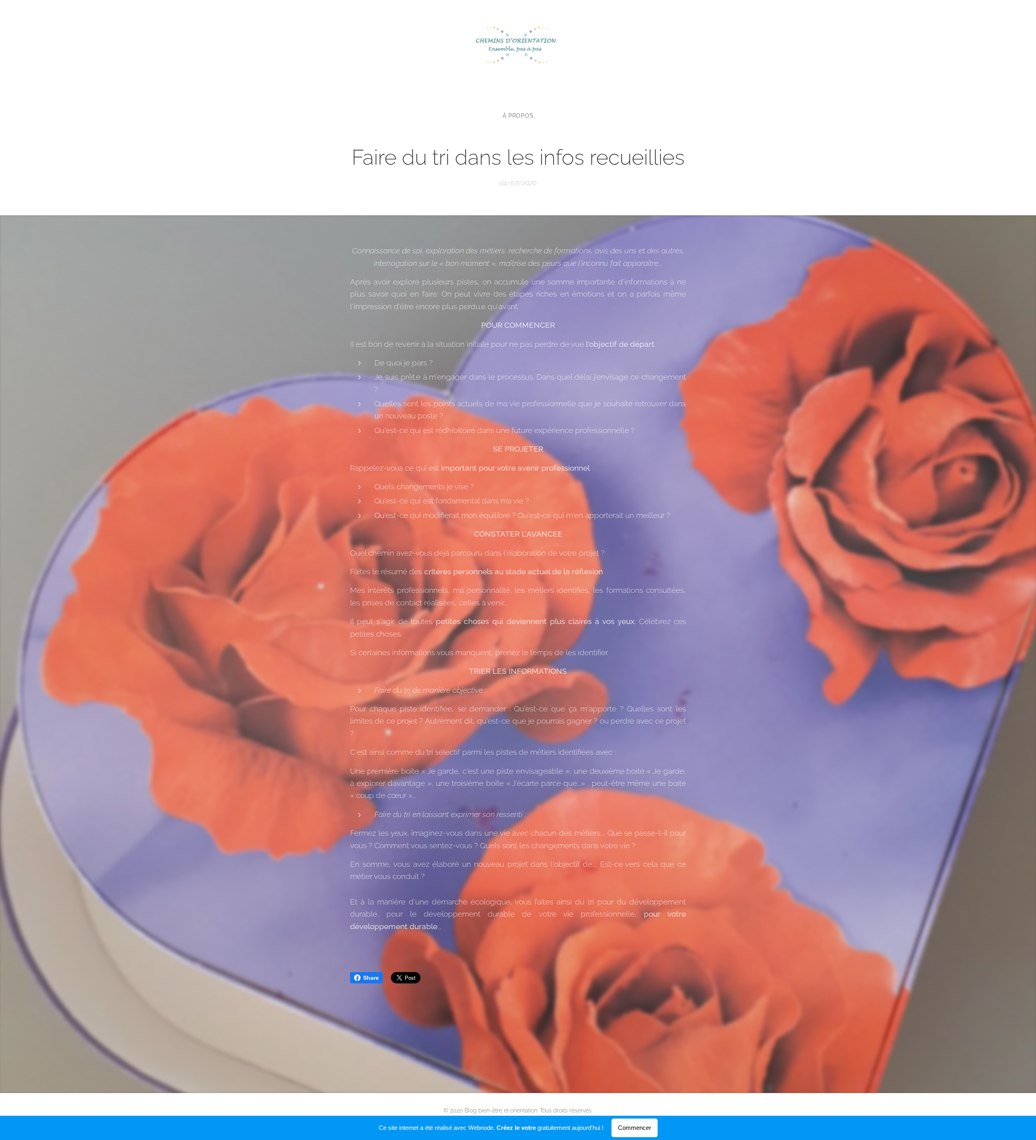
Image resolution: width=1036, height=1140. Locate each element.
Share (371, 977)
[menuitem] (518, 116)
